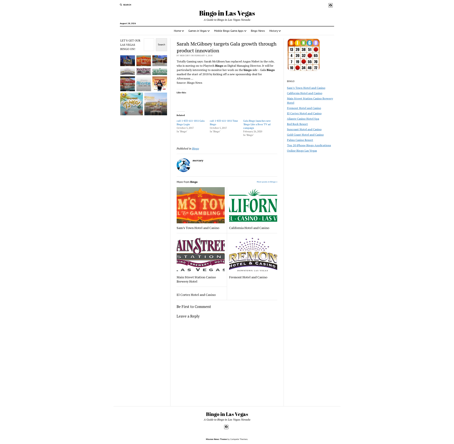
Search (161, 44)
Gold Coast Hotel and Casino (305, 135)
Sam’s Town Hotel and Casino (198, 228)
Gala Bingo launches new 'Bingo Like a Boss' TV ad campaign (257, 124)
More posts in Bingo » (267, 181)
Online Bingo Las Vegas (302, 151)
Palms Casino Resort (300, 140)
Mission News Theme (216, 439)
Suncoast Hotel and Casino (304, 129)
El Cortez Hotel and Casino (196, 295)
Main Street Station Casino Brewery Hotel (196, 279)
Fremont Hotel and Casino (248, 277)
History (273, 30)
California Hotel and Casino (249, 228)
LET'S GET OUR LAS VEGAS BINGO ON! (130, 44)
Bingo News (258, 30)
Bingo (195, 148)
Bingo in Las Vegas (227, 13)
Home (177, 30)
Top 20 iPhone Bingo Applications (309, 145)
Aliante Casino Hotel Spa (303, 119)
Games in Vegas (197, 30)
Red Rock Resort (297, 124)
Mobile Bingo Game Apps (228, 30)
